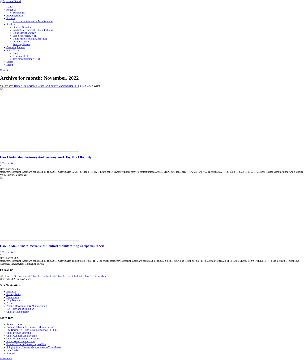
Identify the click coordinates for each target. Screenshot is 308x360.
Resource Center (14, 324)
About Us (11, 291)
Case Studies (12, 350)
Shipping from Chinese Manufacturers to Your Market (33, 347)
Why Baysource (14, 300)
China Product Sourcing (18, 332)
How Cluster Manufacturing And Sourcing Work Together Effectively (46, 157)
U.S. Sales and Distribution (20, 308)
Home (17, 85)
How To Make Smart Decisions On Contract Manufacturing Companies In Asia (52, 246)
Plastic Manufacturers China (20, 341)
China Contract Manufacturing (21, 335)
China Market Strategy (17, 311)
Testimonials (12, 297)
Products (10, 303)
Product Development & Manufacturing (26, 306)
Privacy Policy (13, 294)
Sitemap (10, 353)
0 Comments (6, 163)
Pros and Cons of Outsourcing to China (26, 344)
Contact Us (5, 70)
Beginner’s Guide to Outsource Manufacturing (30, 327)
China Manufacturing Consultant (23, 338)
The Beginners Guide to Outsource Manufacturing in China (52, 85)
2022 (87, 85)
